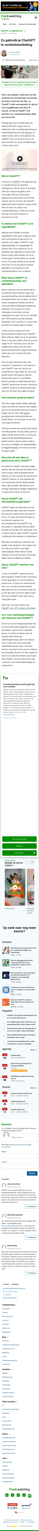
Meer (33, 1050)
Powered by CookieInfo (10, 718)
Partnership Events (9, 1453)
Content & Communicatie (27, 24)
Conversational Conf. (9, 1445)
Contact (5, 1313)
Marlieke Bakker (14, 52)
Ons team (5, 1324)
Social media (6, 1421)
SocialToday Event (8, 1449)
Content (5, 1466)
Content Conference (9, 1442)
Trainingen (5, 1381)
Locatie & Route (7, 1397)
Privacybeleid (30, 1522)
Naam (4, 1152)
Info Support (26, 132)
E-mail (4, 1162)
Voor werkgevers (8, 1474)
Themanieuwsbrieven (9, 1360)
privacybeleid (20, 1145)
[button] (32, 862)
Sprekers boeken (8, 1393)
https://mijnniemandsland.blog (12, 1226)
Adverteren (6, 1309)
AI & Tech (12, 24)
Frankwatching (15, 54)
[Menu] (36, 17)
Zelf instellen (18, 853)
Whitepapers (6, 1332)
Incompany (6, 1389)
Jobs (4, 1458)
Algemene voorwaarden (10, 1522)
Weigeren (19, 846)
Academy (6, 1369)
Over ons (5, 1320)
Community (6, 1364)
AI (3, 1405)
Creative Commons (26, 1520)
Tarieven (8, 1295)
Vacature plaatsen (8, 1478)
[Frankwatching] (11, 16)
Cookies (22, 1522)
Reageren (31, 1206)
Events (5, 1434)
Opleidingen (6, 1385)
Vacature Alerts (7, 1482)
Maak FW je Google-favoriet (15, 60)
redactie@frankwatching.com (15, 1288)
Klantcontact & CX (8, 1349)
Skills (4, 1417)
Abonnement (6, 1425)
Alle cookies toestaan (19, 839)
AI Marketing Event (8, 1438)
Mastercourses (7, 1377)
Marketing (5, 1353)
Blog (4, 24)
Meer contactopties (10, 1298)
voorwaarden (6, 1147)
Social (4, 1357)
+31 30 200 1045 (11, 1291)
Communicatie (7, 1462)
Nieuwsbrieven (7, 1316)
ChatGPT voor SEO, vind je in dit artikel (18, 608)
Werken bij (6, 1328)
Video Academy (8, 1402)
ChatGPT (17, 182)
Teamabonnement (8, 1429)
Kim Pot (12, 123)
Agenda (5, 1373)
